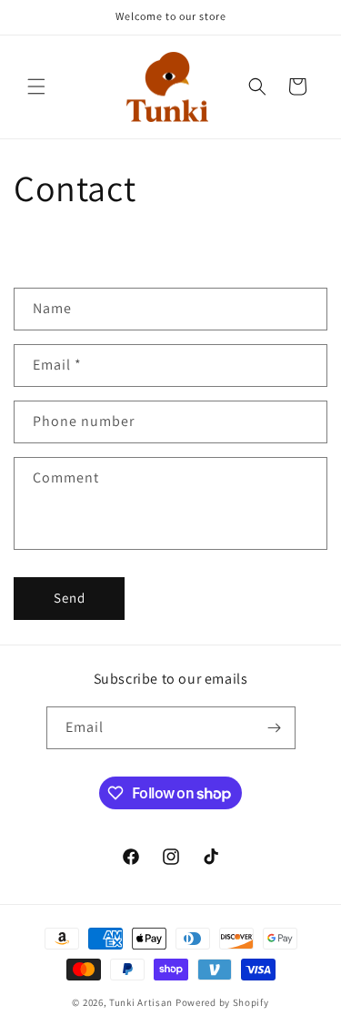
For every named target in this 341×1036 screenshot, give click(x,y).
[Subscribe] (275, 727)
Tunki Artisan (141, 1002)
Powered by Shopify (222, 1002)
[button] (36, 86)
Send (69, 597)
